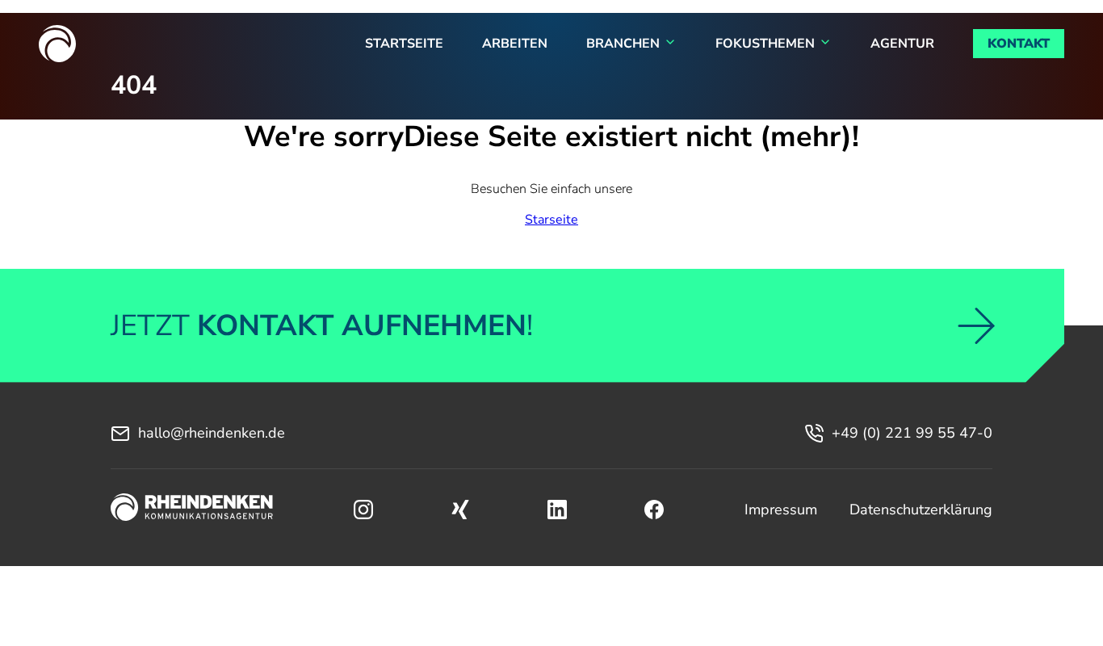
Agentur (902, 43)
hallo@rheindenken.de (211, 433)
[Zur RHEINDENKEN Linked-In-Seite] (557, 509)
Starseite (551, 220)
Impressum (780, 509)
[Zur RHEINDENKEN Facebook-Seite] (654, 509)
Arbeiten (514, 43)
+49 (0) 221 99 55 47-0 (912, 433)
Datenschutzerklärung (920, 509)
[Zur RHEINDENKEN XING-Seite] (460, 509)
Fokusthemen (765, 43)
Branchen (623, 43)
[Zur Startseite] (192, 509)
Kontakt (1019, 43)
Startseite (404, 43)
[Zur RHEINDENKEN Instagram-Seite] (363, 509)
